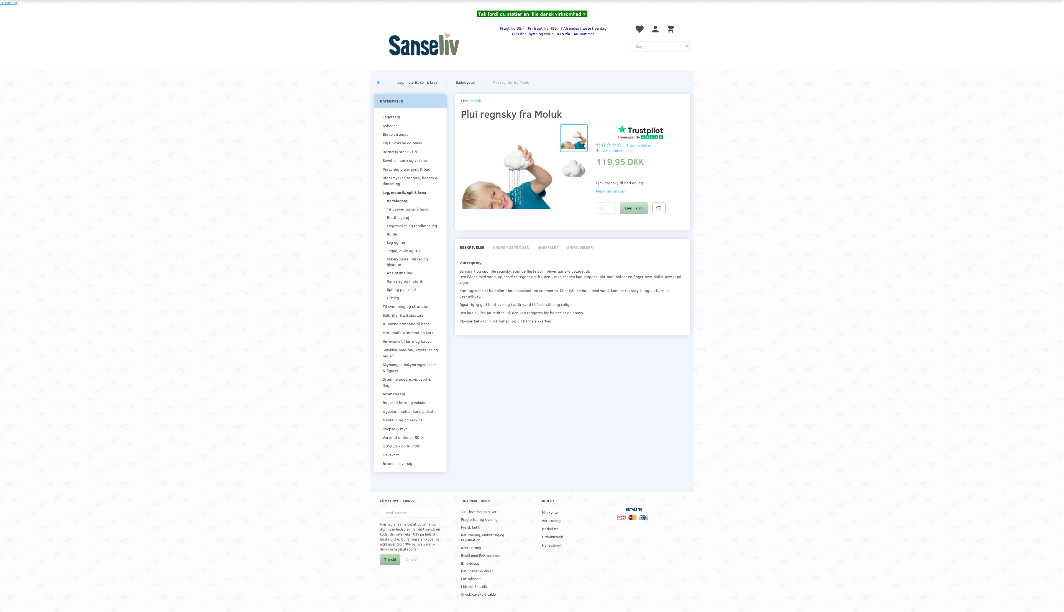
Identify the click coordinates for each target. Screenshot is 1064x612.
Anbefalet (548, 247)
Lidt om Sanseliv (474, 586)
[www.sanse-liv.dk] (424, 44)
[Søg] (687, 46)
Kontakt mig (471, 547)
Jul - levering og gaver (479, 511)
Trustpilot (8, 2)
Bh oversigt (470, 563)
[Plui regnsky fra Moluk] (508, 171)
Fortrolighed (470, 578)
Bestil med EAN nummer (480, 555)
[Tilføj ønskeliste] (659, 208)
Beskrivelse (472, 247)
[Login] (655, 28)
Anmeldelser (580, 247)
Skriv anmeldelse (615, 150)
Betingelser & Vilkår (477, 571)
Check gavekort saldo (478, 594)
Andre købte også (511, 247)
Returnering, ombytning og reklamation (482, 537)
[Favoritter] (639, 28)
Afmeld (410, 559)
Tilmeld (390, 559)
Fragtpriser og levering (479, 519)
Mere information (611, 191)
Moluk (475, 100)
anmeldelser (638, 145)
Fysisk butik (470, 527)
